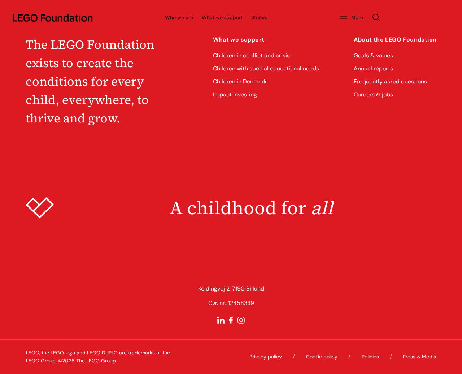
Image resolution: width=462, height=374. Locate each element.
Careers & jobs (373, 94)
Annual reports (373, 68)
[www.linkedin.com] (221, 320)
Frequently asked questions (390, 81)
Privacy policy (265, 356)
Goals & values (373, 55)
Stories (259, 17)
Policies (370, 356)
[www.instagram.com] (241, 320)
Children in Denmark (240, 81)
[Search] (376, 17)
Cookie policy (321, 356)
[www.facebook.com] (231, 320)
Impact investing (235, 94)
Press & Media (419, 356)
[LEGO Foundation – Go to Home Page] (52, 17)
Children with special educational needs (266, 68)
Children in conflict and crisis (251, 55)
